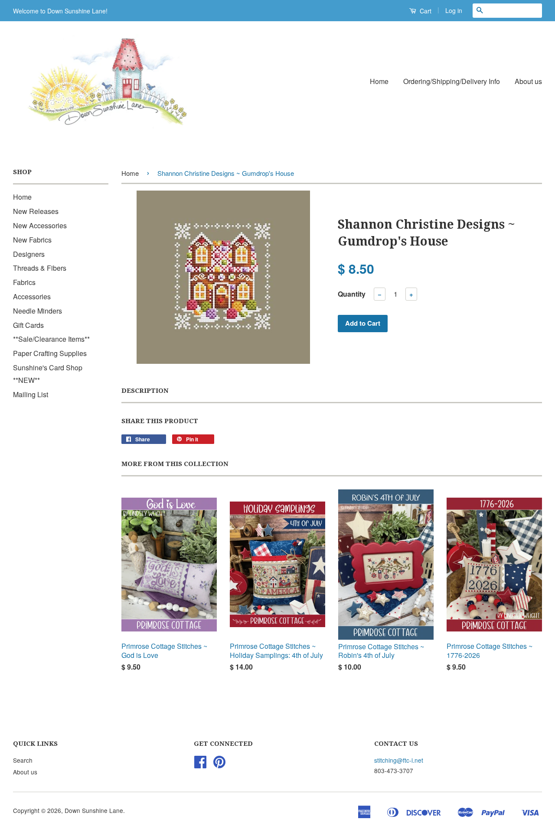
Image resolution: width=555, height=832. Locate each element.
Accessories (32, 296)
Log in (453, 10)
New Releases (36, 211)
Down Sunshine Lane (94, 810)
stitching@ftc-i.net (398, 760)
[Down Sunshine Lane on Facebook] (200, 764)
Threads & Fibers (39, 268)
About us (528, 81)
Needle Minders (37, 311)
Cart (424, 10)
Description (145, 391)
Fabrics (24, 282)
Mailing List (30, 394)
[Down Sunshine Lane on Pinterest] (219, 764)
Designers (29, 254)
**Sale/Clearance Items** (51, 339)
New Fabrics (32, 240)
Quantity (352, 294)
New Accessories (40, 225)
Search (23, 760)
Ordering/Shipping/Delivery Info (451, 81)
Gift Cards (28, 325)
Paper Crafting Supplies (50, 353)
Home (379, 81)
